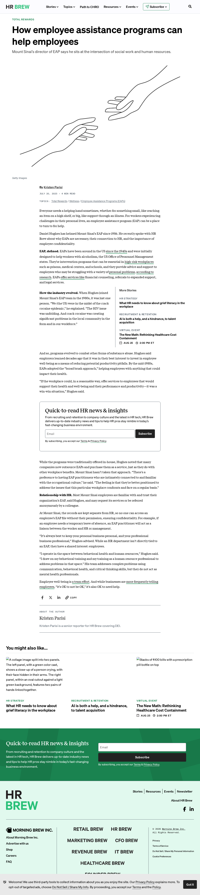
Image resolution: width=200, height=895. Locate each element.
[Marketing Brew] (87, 840)
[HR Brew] (121, 829)
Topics (67, 6)
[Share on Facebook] (42, 598)
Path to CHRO (89, 7)
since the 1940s (116, 251)
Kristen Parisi (53, 187)
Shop (9, 849)
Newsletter (184, 791)
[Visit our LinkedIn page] (191, 809)
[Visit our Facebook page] (184, 809)
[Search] (190, 7)
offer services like (73, 277)
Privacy (156, 840)
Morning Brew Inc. (173, 829)
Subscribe (145, 433)
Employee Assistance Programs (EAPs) (103, 201)
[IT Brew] (124, 852)
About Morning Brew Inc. (22, 837)
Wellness (74, 201)
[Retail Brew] (88, 829)
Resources (111, 6)
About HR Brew (181, 800)
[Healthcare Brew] (103, 863)
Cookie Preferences (162, 856)
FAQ (9, 862)
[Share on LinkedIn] (59, 598)
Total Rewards (59, 201)
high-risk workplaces (139, 261)
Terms (136, 887)
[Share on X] (51, 598)
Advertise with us (17, 843)
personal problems (122, 271)
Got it (190, 884)
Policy (156, 887)
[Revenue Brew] (89, 852)
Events (131, 6)
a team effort (80, 581)
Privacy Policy (145, 882)
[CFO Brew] (126, 840)
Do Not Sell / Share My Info (70, 887)
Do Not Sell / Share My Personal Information (173, 851)
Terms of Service (160, 846)
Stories (51, 6)
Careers (11, 855)
